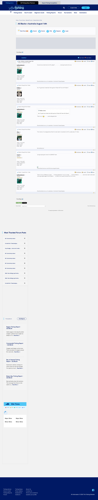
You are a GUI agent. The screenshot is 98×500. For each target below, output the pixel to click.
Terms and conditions (32, 493)
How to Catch (7, 491)
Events (43, 31)
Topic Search (81, 57)
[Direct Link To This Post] (17, 61)
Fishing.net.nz (9, 3)
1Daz (18, 132)
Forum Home (22, 20)
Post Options (78, 61)
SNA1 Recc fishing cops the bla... (12, 273)
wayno (19, 155)
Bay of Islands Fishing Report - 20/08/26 (13, 360)
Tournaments (68, 13)
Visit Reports (22, 318)
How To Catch (28, 13)
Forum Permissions (91, 205)
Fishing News (19, 489)
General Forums (29, 20)
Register (58, 31)
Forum (60, 13)
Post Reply (19, 52)
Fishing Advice (18, 13)
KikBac (19, 88)
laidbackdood (20, 65)
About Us (28, 489)
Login (85, 7)
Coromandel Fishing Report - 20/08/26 (14, 344)
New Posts (23, 31)
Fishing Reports (51, 13)
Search (35, 31)
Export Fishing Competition (49, 3)
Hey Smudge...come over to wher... (12, 248)
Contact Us (29, 491)
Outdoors (17, 494)
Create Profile (73, 7)
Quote (89, 61)
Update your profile (31, 494)
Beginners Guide (39, 13)
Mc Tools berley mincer (10, 238)
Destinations (83, 13)
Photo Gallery (19, 491)
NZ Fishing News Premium (28, 3)
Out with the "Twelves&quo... (11, 243)
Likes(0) (84, 61)
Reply (93, 61)
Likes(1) (84, 152)
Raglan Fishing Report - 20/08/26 (13, 327)
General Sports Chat (37, 20)
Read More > (17, 335)
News (75, 13)
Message (41, 58)
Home (17, 20)
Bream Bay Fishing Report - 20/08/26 (14, 377)
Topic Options (88, 57)
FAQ (51, 31)
